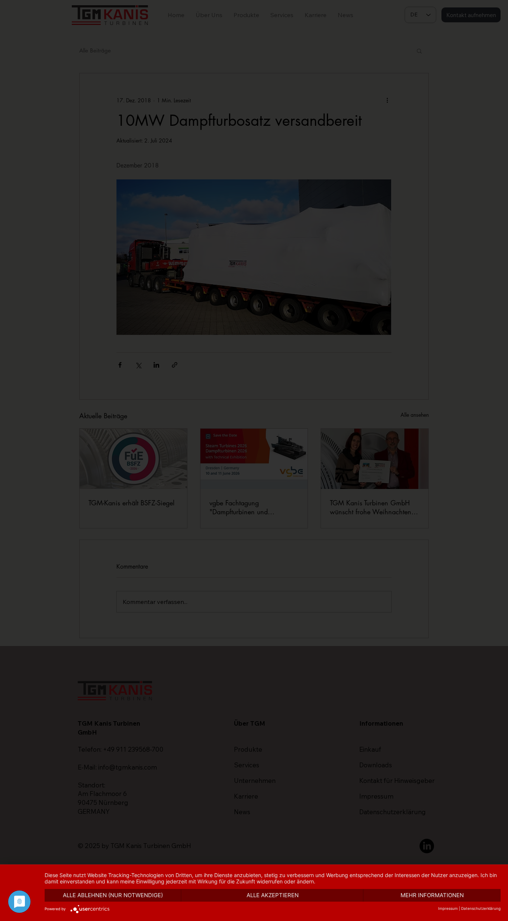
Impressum (448, 908)
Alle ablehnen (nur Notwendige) (113, 895)
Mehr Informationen (432, 895)
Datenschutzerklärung (481, 908)
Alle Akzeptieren (273, 895)
